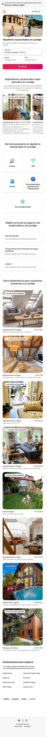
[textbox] (12, 60)
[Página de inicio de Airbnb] (4, 11)
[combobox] (22, 52)
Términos (27, 726)
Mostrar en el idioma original (14, 5)
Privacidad (18, 726)
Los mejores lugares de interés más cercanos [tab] (19, 667)
